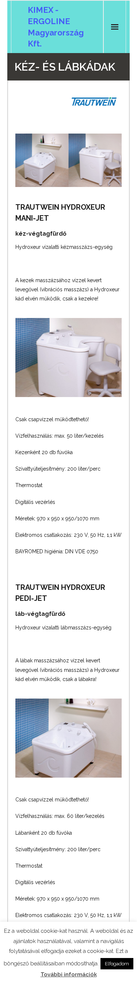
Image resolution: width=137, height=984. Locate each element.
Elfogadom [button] (117, 963)
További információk (69, 974)
